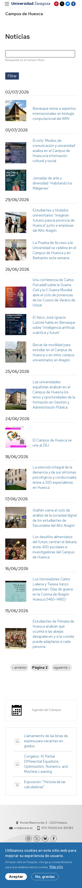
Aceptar (16, 876)
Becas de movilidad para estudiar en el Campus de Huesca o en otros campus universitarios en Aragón (53, 352)
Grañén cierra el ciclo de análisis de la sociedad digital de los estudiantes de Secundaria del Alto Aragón (55, 518)
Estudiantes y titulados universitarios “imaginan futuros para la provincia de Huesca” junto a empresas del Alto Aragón (54, 220)
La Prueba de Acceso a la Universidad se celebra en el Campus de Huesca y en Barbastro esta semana (54, 250)
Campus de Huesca (24, 13)
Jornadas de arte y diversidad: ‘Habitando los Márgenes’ (52, 183)
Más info (56, 867)
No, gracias (45, 876)
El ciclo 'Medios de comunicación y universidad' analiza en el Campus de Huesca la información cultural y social (54, 150)
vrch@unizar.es (23, 828)
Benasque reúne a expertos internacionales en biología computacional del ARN (54, 113)
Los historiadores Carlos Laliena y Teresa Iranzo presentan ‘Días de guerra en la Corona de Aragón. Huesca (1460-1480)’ (53, 589)
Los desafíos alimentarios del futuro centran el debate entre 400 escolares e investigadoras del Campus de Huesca (55, 547)
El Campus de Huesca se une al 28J (52, 443)
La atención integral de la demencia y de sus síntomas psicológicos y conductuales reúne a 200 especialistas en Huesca (55, 477)
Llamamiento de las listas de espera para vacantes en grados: (46, 741)
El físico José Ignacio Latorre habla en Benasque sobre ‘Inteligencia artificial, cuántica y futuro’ (54, 325)
